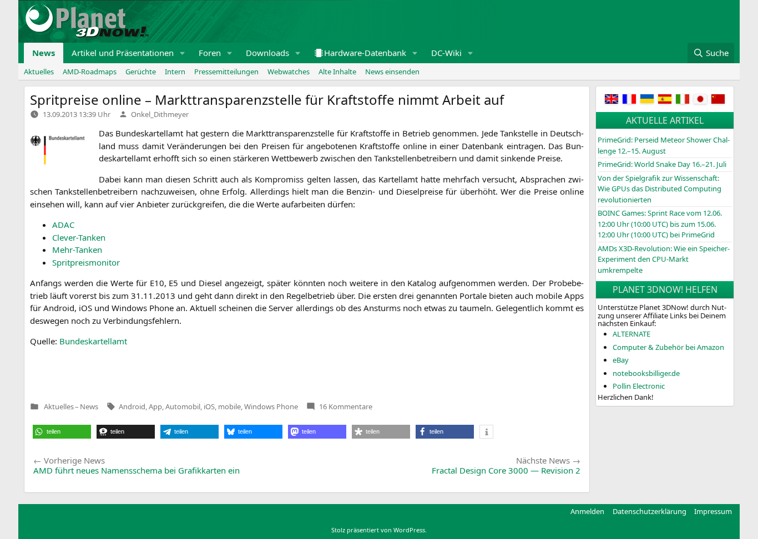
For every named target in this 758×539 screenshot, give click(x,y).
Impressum (713, 511)
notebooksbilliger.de (646, 373)
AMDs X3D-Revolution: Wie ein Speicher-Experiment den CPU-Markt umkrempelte (664, 259)
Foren (210, 52)
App (155, 406)
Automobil (182, 406)
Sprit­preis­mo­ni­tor (86, 262)
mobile (229, 406)
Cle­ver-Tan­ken (78, 237)
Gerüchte (140, 72)
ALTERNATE (631, 334)
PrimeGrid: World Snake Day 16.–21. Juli (662, 164)
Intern (175, 72)
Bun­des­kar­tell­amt (93, 341)
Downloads (267, 52)
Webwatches (288, 72)
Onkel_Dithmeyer (160, 114)
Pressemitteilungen (226, 72)
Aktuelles (39, 72)
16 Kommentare (345, 406)
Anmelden (587, 511)
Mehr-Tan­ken (77, 249)
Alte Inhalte (337, 72)
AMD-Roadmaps (90, 72)
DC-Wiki (446, 52)
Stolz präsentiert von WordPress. (379, 530)
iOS (209, 406)
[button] (182, 53)
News (43, 52)
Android (132, 406)
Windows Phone (271, 406)
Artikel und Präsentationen (123, 52)
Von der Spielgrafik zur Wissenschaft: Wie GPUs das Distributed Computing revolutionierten (659, 189)
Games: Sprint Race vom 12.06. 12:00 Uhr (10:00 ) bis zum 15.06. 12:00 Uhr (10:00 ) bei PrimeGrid (660, 224)
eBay (621, 360)
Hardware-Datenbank (365, 52)
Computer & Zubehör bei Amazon (668, 347)
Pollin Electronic (639, 386)
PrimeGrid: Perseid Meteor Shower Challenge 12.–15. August (664, 145)
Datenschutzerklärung (649, 511)
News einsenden (392, 72)
